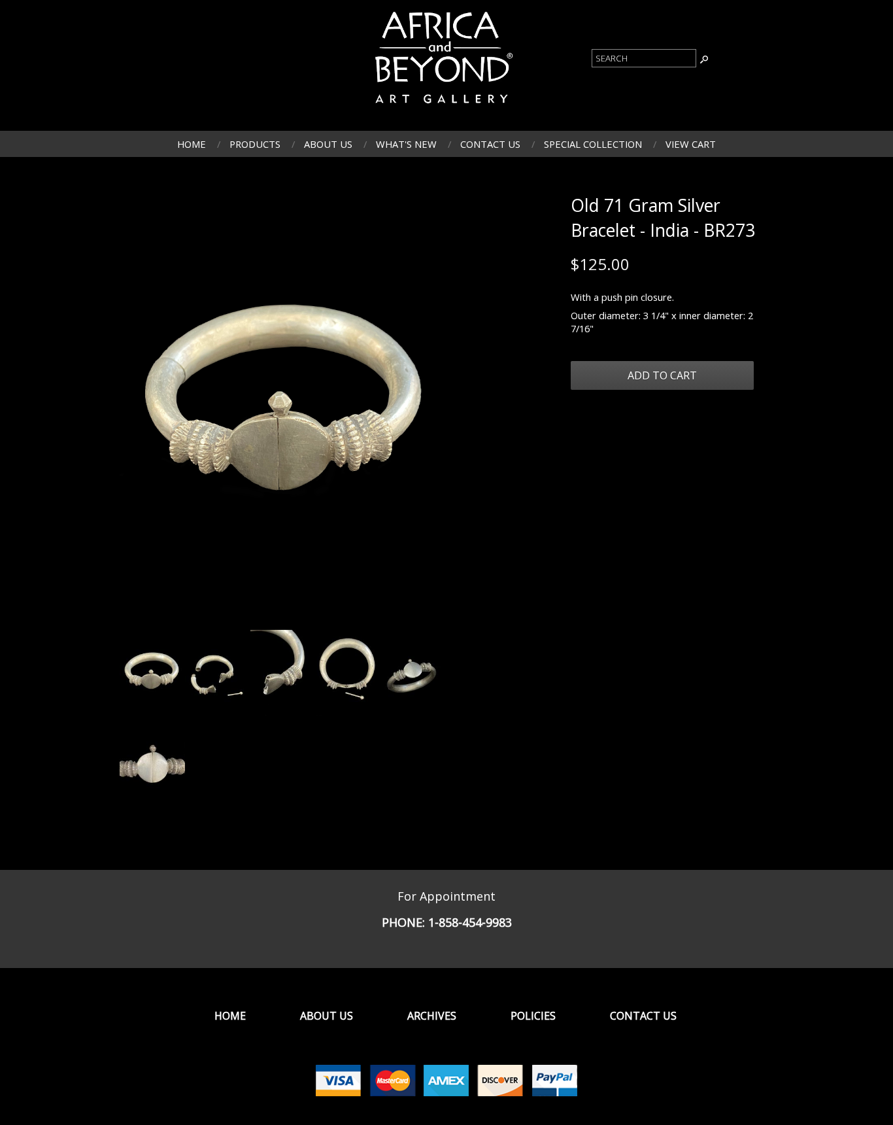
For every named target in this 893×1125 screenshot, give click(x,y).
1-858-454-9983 (470, 922)
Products (254, 143)
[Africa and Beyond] (442, 107)
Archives (431, 1016)
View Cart (691, 143)
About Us (328, 143)
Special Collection (593, 143)
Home (191, 143)
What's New (406, 143)
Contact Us (490, 143)
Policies (533, 1016)
